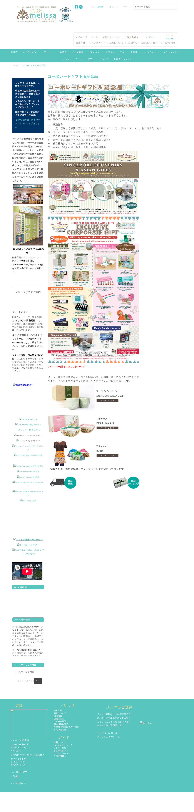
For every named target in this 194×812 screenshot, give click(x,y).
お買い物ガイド (97, 43)
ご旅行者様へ (60, 756)
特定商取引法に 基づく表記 (66, 727)
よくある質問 (60, 722)
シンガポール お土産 (107, 733)
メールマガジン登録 (24, 672)
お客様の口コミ (61, 751)
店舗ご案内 (59, 719)
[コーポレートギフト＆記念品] (93, 183)
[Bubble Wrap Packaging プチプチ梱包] (28, 466)
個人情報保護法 (61, 724)
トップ (16, 65)
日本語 (100, 7)
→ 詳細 (14, 776)
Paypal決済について (63, 745)
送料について (116, 43)
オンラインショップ (27, 173)
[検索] (176, 7)
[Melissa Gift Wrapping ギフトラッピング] (28, 448)
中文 (125, 7)
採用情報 (132, 43)
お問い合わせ (168, 43)
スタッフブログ (61, 753)
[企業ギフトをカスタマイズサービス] (28, 552)
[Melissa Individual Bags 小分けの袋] (28, 455)
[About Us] (28, 419)
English (113, 7)
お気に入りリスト (111, 37)
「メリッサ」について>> (28, 430)
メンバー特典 (60, 748)
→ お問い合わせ (19, 783)
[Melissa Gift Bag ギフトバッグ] (28, 441)
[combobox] (155, 7)
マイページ (81, 37)
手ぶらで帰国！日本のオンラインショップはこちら (27, 123)
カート (94, 37)
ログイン (150, 37)
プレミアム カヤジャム (108, 737)
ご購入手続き (131, 37)
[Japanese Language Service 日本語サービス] (28, 493)
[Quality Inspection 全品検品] (28, 477)
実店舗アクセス (149, 43)
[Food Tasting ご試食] (28, 501)
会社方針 (80, 43)
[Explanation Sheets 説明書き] (28, 471)
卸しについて (60, 713)
